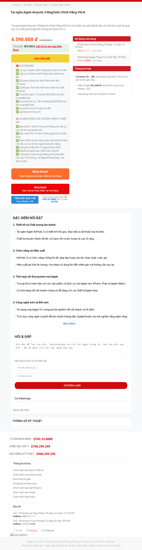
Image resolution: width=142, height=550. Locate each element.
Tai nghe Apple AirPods (60, 5)
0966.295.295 (45, 454)
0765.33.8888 (49, 199)
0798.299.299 (40, 446)
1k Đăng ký (31, 530)
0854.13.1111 (84, 50)
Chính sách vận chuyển (24, 492)
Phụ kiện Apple (41, 5)
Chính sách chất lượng (24, 496)
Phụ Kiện (28, 5)
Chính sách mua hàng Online (27, 474)
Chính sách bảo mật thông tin (27, 488)
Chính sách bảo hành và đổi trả (28, 470)
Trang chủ (16, 5)
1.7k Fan (17, 530)
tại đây (54, 201)
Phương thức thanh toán (25, 483)
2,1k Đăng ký (47, 530)
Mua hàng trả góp (22, 479)
